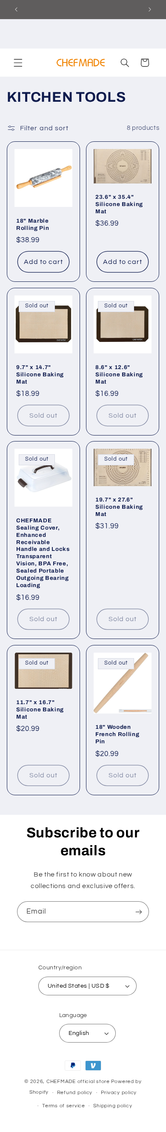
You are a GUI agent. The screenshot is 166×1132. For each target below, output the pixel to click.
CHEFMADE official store (78, 1081)
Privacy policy (119, 1092)
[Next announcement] (149, 9)
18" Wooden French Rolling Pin (117, 734)
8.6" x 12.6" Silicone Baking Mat (119, 374)
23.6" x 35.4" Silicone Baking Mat (119, 204)
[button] (18, 62)
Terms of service (63, 1105)
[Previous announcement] (16, 9)
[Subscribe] (139, 911)
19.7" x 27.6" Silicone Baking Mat (119, 506)
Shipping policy (112, 1105)
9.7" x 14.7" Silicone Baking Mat (40, 374)
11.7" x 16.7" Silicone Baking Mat (40, 709)
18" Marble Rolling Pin (32, 224)
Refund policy (75, 1092)
